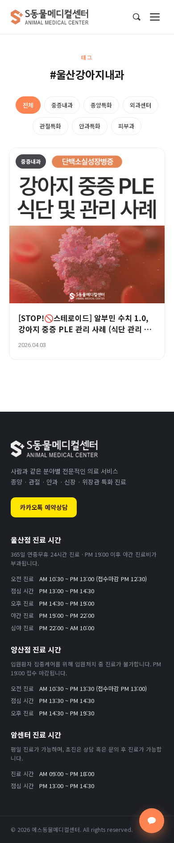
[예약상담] (151, 820)
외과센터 (140, 105)
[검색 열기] (136, 17)
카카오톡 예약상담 (44, 507)
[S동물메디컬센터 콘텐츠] (49, 17)
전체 (28, 105)
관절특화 (50, 126)
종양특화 (101, 105)
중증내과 (62, 105)
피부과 (126, 126)
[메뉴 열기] (154, 17)
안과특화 (89, 126)
